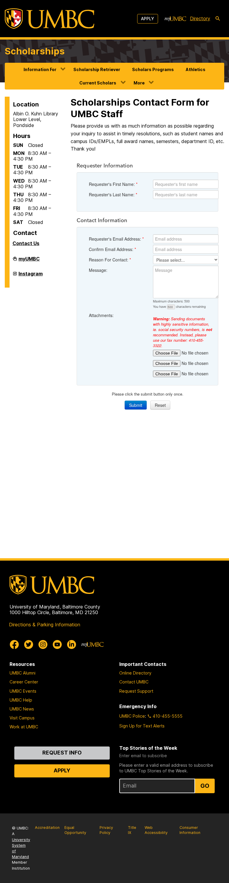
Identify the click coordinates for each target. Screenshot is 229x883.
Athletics (195, 69)
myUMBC (29, 260)
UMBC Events (23, 691)
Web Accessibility (156, 830)
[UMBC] (49, 18)
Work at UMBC (24, 726)
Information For (40, 69)
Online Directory (135, 672)
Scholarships (35, 51)
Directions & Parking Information (44, 625)
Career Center (24, 681)
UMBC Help (21, 699)
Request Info (62, 752)
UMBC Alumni (22, 672)
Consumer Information (190, 830)
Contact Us (26, 243)
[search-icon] (217, 18)
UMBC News (22, 708)
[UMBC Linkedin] (71, 644)
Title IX (132, 830)
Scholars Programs (153, 69)
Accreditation (47, 827)
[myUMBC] (175, 18)
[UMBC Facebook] (14, 644)
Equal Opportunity (75, 830)
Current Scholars (97, 82)
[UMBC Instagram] (42, 644)
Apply (147, 18)
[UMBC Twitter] (28, 644)
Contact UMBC (133, 681)
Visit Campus (22, 717)
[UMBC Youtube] (57, 644)
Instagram (30, 275)
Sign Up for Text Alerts (142, 725)
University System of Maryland (21, 848)
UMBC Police (132, 716)
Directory (200, 18)
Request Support (136, 691)
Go (204, 785)
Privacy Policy (106, 830)
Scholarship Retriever (96, 69)
